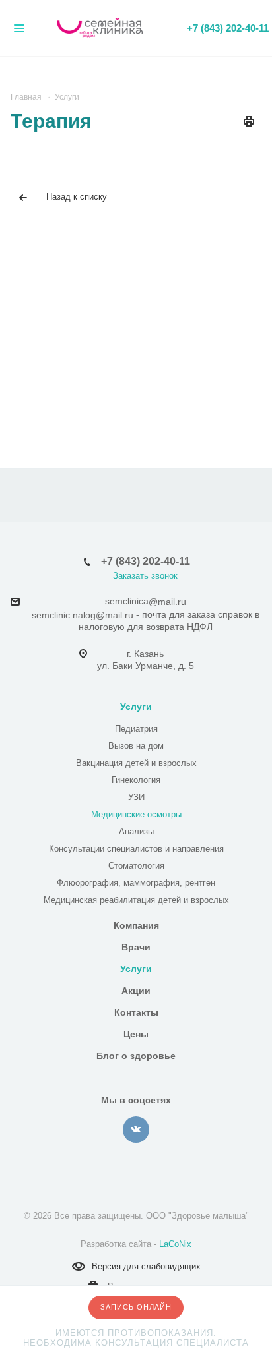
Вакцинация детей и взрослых (136, 763)
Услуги (136, 706)
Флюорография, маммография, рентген (136, 883)
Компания (136, 925)
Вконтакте (136, 1129)
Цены (136, 1034)
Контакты (136, 1012)
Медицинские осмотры (136, 814)
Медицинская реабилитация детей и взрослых (136, 900)
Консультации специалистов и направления (136, 848)
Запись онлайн (136, 1307)
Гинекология (136, 780)
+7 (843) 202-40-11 (228, 28)
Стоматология (136, 866)
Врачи (136, 947)
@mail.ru (167, 601)
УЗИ (136, 797)
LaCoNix (175, 1244)
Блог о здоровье (136, 1056)
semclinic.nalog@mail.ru (82, 615)
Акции (136, 990)
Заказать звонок (145, 576)
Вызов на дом (136, 746)
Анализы (136, 831)
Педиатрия (136, 729)
